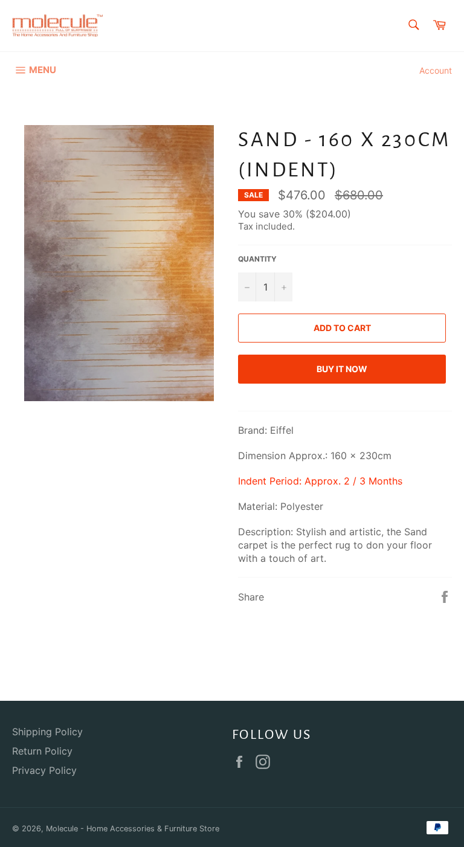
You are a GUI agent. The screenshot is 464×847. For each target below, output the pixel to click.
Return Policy (42, 751)
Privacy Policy (44, 770)
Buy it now (342, 369)
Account (435, 70)
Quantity (257, 258)
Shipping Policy (47, 732)
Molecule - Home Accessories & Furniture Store (132, 828)
